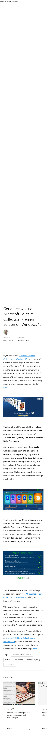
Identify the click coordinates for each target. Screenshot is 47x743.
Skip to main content (9, 1)
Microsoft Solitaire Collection (22, 655)
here (5, 387)
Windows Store (10, 665)
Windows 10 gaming (33, 660)
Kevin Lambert (8, 340)
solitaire (7, 660)
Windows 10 (19, 660)
